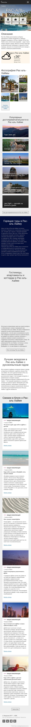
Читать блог (15, 709)
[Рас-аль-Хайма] (9, 83)
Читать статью (7, 445)
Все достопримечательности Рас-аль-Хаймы (15, 212)
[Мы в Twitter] (7, 721)
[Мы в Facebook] (3, 721)
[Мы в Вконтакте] (11, 721)
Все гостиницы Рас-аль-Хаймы (15, 350)
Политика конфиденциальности (20, 726)
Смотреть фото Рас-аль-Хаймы (5, 106)
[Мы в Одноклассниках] (14, 721)
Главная (3, 6)
